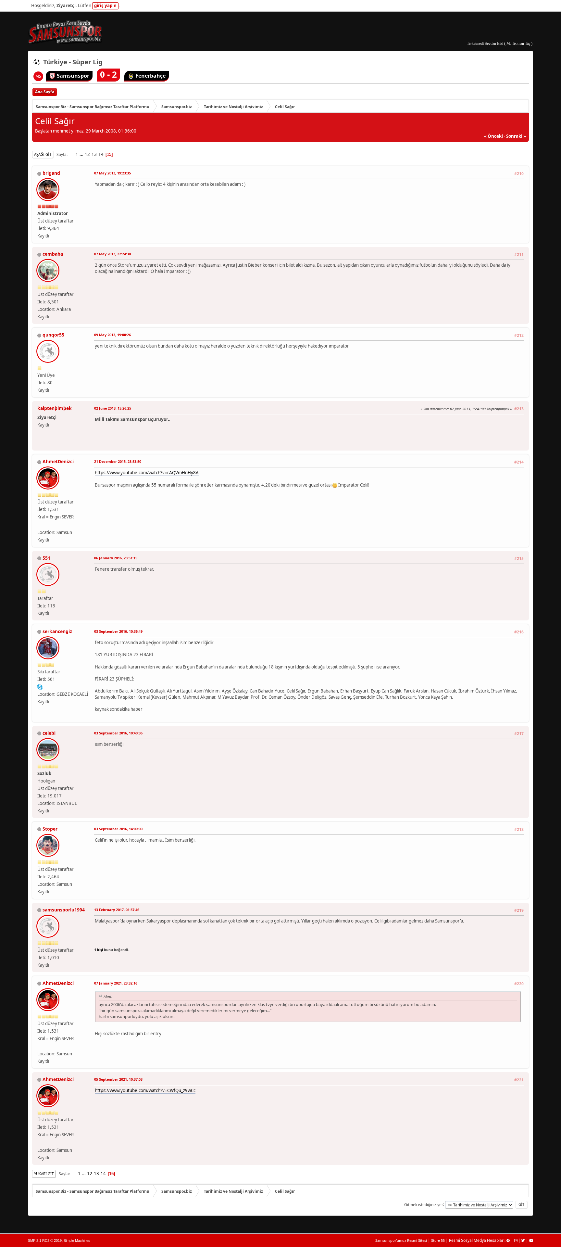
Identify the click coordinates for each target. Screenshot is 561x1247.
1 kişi (98, 949)
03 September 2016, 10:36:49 (118, 631)
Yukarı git (44, 1173)
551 (46, 558)
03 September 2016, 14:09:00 (118, 828)
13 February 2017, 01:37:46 (116, 909)
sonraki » (516, 136)
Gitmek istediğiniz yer (423, 1204)
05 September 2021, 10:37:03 (118, 1079)
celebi (49, 733)
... (82, 154)
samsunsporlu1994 (64, 910)
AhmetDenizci (58, 461)
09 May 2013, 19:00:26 (112, 334)
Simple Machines (77, 1240)
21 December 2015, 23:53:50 (117, 461)
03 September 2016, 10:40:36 (118, 733)
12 (87, 154)
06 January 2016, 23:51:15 (115, 557)
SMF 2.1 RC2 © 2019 (45, 1240)
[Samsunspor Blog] (40, 524)
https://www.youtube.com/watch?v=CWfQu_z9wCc (145, 1090)
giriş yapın (105, 5)
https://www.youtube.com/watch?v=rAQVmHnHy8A (147, 473)
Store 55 (438, 1240)
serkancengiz (57, 631)
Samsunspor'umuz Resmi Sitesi (401, 1240)
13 (94, 154)
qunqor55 (53, 335)
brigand (51, 173)
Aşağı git (42, 154)
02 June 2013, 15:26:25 (112, 408)
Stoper (50, 829)
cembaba (53, 254)
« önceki (493, 136)
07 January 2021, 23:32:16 (115, 983)
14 (101, 154)
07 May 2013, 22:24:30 (112, 253)
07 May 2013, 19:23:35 (112, 173)
